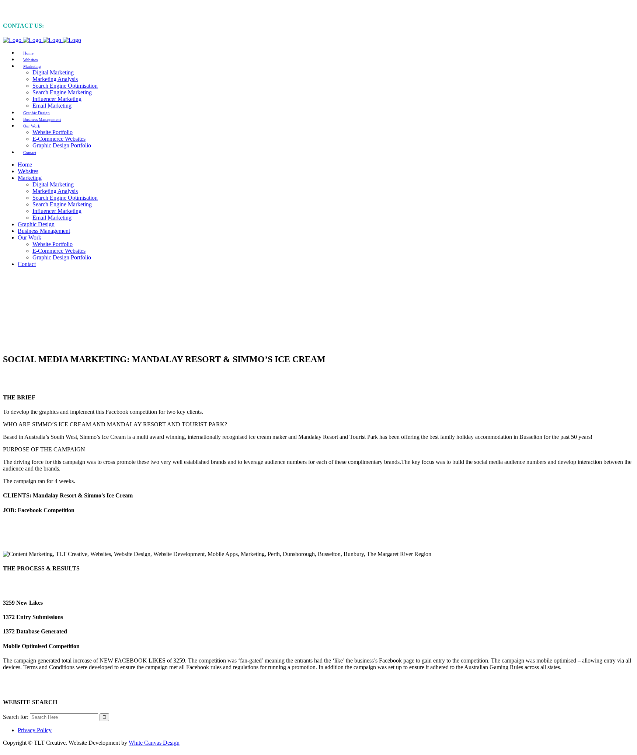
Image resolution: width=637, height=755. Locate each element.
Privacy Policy (35, 730)
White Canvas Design (154, 743)
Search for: (15, 717)
